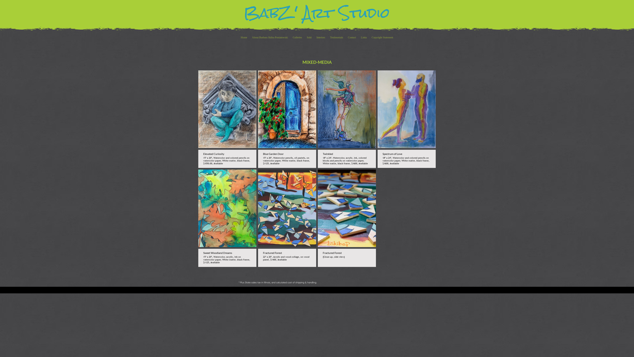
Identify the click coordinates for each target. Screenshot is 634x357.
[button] (297, 37)
